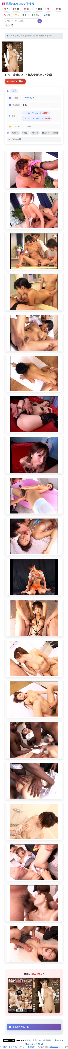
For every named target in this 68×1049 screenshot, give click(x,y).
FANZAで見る (16, 81)
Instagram (30, 1044)
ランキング (22, 15)
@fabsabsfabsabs (57, 1047)
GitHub (40, 1044)
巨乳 (8, 15)
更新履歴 (31, 1047)
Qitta (58, 1040)
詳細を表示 (16, 139)
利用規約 (3, 1047)
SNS (48, 15)
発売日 (36, 15)
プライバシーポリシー (17, 1047)
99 (18, 9)
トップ (9, 36)
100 (59, 9)
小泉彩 (17, 36)
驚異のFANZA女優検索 (19, 3)
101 (39, 9)
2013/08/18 (28, 97)
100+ (28, 9)
